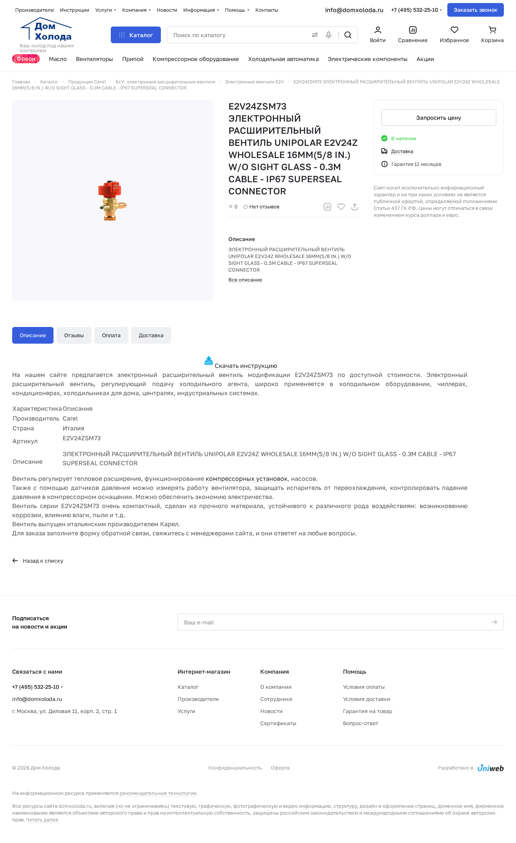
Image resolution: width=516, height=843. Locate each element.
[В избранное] (341, 207)
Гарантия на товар (367, 711)
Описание (33, 335)
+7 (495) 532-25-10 (414, 9)
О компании (276, 686)
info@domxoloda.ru (354, 10)
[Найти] (347, 35)
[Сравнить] (327, 207)
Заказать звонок (475, 9)
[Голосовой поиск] (330, 35)
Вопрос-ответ (360, 723)
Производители (198, 699)
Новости (271, 711)
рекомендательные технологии (158, 793)
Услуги (186, 711)
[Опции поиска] (313, 35)
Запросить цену (438, 117)
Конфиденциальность (235, 768)
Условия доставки (366, 699)
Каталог (188, 686)
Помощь (354, 671)
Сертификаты (278, 723)
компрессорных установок (247, 478)
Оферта (280, 768)
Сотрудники (276, 699)
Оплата (111, 335)
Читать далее (42, 819)
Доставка (151, 335)
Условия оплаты (364, 686)
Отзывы (74, 335)
